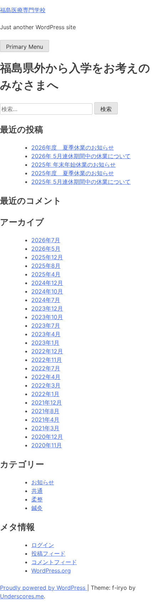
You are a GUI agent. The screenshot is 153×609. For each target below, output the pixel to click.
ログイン (42, 544)
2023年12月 (47, 308)
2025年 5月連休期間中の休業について (81, 181)
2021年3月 (45, 428)
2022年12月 (47, 351)
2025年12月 (47, 257)
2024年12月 (47, 282)
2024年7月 (45, 299)
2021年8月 (45, 411)
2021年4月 (45, 419)
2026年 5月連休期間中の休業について (81, 156)
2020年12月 (47, 436)
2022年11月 (46, 359)
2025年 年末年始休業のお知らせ (73, 164)
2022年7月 (45, 368)
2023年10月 (47, 317)
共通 (37, 490)
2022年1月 (45, 393)
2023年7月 (45, 325)
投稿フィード (48, 553)
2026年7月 (45, 240)
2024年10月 (47, 291)
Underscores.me (22, 596)
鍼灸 (37, 507)
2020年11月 (46, 445)
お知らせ (42, 482)
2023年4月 (45, 334)
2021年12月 (46, 402)
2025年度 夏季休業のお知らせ (72, 173)
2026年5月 (45, 248)
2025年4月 (45, 274)
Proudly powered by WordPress (43, 587)
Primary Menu (24, 46)
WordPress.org (51, 570)
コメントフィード (54, 562)
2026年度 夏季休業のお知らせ (72, 147)
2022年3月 (45, 385)
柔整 (37, 499)
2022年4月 (45, 376)
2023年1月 (45, 342)
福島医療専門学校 (23, 10)
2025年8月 (45, 265)
